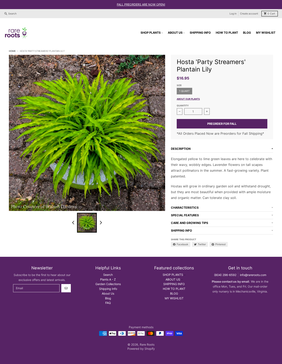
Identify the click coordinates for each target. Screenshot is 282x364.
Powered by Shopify (141, 348)
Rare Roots (147, 344)
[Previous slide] (73, 223)
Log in (233, 13)
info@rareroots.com (253, 275)
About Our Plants (188, 99)
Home (12, 51)
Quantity (183, 105)
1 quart (184, 91)
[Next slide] (100, 223)
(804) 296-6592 (225, 275)
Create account (249, 13)
